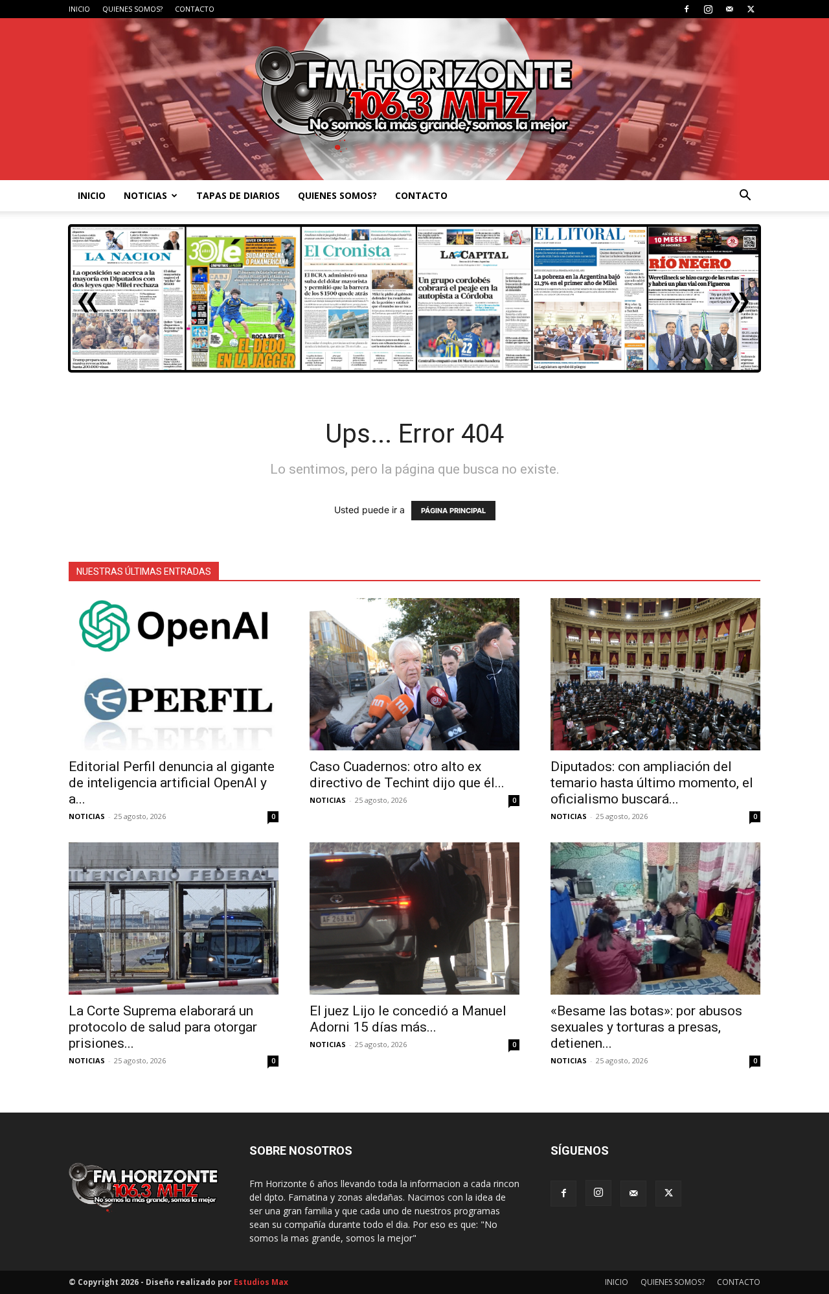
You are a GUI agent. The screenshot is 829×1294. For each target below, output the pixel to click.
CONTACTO (194, 9)
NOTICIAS (145, 195)
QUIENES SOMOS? (132, 9)
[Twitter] (750, 9)
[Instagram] (708, 9)
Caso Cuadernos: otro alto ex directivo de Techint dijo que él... (407, 775)
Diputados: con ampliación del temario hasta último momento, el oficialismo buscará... (652, 783)
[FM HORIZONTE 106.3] (414, 99)
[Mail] (729, 9)
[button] (744, 197)
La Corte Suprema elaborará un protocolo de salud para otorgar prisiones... (163, 1027)
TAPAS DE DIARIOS (238, 195)
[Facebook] (686, 9)
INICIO (79, 9)
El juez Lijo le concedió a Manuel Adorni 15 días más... (408, 1019)
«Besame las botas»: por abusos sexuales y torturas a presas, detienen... (646, 1027)
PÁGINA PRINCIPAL (453, 510)
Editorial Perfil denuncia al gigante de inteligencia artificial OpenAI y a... (172, 783)
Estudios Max (261, 1282)
